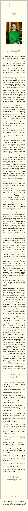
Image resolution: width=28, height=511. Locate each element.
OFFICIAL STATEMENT (14, 478)
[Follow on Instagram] (12, 497)
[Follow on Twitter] (15, 497)
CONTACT (14, 492)
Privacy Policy (16, 504)
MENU (6, 5)
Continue (14, 508)
